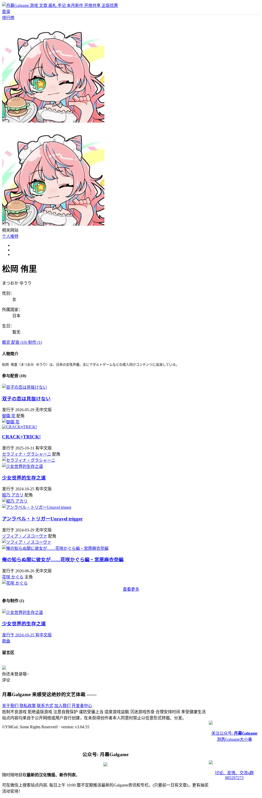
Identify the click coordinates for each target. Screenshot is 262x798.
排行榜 (8, 18)
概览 (6, 342)
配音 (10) (19, 342)
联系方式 (45, 706)
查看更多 (131, 589)
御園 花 (8, 416)
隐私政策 (27, 706)
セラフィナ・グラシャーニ (26, 454)
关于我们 (10, 706)
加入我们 (62, 706)
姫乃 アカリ (13, 495)
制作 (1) (35, 342)
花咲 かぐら (13, 577)
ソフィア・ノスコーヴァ (24, 536)
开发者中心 (82, 706)
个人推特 (10, 236)
